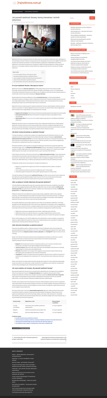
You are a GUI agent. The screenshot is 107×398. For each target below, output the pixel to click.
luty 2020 (73, 292)
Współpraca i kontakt (31, 11)
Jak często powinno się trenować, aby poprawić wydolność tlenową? (29, 81)
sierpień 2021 (74, 253)
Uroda (72, 95)
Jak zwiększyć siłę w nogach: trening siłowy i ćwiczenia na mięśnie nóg (34, 323)
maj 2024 (73, 217)
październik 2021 (75, 248)
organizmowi (53, 90)
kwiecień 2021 (74, 262)
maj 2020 (73, 286)
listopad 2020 (74, 273)
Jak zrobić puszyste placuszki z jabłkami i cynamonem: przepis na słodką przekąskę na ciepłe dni (82, 116)
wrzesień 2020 (74, 277)
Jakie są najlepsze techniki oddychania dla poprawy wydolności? (28, 78)
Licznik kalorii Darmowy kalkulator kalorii (27, 318)
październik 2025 (75, 202)
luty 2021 (73, 266)
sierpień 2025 (74, 206)
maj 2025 (73, 213)
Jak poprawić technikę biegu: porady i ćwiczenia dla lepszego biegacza (34, 321)
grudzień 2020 (74, 270)
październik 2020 (75, 275)
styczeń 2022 (74, 242)
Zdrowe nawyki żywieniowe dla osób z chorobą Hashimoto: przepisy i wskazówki (81, 166)
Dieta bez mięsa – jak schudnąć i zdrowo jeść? (23, 362)
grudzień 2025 (74, 198)
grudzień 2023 (74, 222)
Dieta (72, 86)
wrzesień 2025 (74, 204)
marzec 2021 (74, 264)
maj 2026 (73, 187)
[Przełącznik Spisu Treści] (42, 72)
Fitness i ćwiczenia (25, 328)
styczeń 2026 (74, 195)
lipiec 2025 (73, 209)
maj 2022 (73, 233)
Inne (72, 91)
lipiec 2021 (73, 255)
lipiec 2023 (73, 226)
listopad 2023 (74, 224)
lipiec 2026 (73, 182)
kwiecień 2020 (74, 288)
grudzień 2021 (74, 244)
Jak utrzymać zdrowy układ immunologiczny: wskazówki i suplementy (81, 137)
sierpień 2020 (74, 279)
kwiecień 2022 (74, 235)
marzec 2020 (74, 290)
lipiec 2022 (73, 229)
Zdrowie (73, 97)
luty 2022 (73, 240)
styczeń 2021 (74, 268)
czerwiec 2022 (74, 231)
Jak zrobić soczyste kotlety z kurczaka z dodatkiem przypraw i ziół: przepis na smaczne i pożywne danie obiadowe (81, 63)
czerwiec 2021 (74, 257)
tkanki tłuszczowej (37, 230)
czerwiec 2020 (74, 284)
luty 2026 (73, 193)
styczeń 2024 (74, 220)
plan (17, 66)
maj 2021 (73, 259)
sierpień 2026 (74, 180)
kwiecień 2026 (74, 189)
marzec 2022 (74, 237)
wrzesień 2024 (74, 215)
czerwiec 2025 (74, 211)
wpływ (23, 147)
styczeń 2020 (74, 295)
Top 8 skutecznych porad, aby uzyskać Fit (22, 392)
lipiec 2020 (73, 281)
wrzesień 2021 (74, 251)
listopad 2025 (74, 200)
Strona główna (18, 11)
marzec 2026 (74, 191)
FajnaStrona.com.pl (29, 22)
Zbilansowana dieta (31, 118)
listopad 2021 (74, 246)
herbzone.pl (74, 133)
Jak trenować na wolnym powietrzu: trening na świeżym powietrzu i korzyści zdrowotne (39, 319)
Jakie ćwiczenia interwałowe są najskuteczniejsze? (25, 79)
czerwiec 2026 (74, 184)
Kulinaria (73, 93)
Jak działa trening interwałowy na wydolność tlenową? (25, 76)
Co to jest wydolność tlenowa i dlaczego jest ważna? (25, 74)
